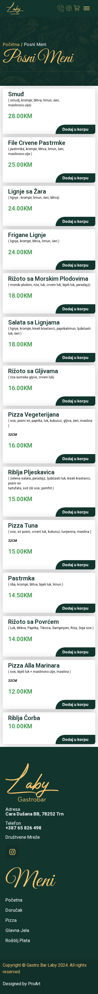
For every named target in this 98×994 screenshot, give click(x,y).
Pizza (11, 920)
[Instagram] (12, 852)
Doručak (13, 910)
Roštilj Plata (17, 940)
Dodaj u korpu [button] (75, 129)
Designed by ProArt (21, 983)
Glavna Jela (17, 930)
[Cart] (77, 8)
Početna (11, 44)
